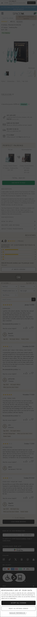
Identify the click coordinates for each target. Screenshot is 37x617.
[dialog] (18, 602)
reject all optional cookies (18, 608)
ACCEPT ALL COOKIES (18, 603)
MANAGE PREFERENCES (17, 613)
